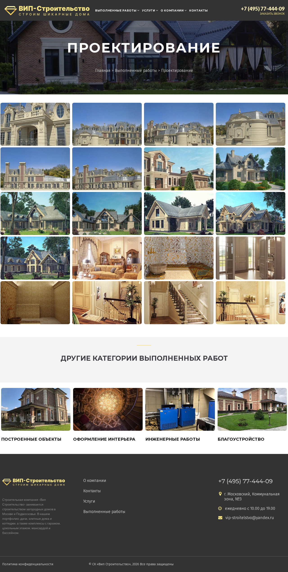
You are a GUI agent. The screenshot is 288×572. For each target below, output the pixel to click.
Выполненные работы (116, 10)
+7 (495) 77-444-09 (245, 481)
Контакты (198, 10)
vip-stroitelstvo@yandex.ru (249, 517)
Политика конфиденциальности (27, 564)
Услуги (148, 10)
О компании (172, 10)
